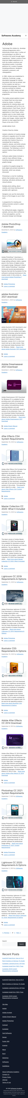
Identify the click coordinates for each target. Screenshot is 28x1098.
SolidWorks (5, 1066)
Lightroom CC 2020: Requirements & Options (14, 863)
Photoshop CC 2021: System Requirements (13, 791)
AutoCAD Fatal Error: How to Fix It (13, 958)
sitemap (4, 1080)
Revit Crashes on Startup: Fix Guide (13, 961)
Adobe (6, 354)
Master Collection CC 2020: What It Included (13, 507)
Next (18, 933)
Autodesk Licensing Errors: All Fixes (13, 963)
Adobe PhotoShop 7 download (11, 225)
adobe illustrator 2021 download (10, 295)
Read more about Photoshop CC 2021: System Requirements (12, 845)
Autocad (5, 1025)
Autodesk (5, 1029)
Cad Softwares (7, 1033)
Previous (5, 933)
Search (4, 941)
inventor (4, 1045)
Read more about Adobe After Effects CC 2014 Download (13, 773)
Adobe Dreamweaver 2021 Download (12, 365)
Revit (3, 1053)
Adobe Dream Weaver (10, 426)
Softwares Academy (11, 35)
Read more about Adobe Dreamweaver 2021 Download (14, 419)
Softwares (5, 1062)
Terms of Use (6, 1082)
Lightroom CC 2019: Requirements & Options (14, 577)
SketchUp (5, 1058)
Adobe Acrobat (7, 1012)
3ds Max (5, 1004)
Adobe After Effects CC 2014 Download (12, 721)
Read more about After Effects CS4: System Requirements (13, 489)
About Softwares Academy (10, 1072)
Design (4, 1037)
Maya (4, 1049)
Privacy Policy (6, 1077)
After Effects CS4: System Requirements (13, 437)
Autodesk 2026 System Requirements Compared (10, 997)
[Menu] (14, 2)
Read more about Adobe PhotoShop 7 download (14, 277)
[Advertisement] (14, 18)
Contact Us (5, 1074)
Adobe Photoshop (9, 284)
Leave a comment (9, 286)
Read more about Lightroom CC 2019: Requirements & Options (13, 631)
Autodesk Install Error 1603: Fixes (12, 966)
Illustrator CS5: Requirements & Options (14, 649)
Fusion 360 (5, 1041)
